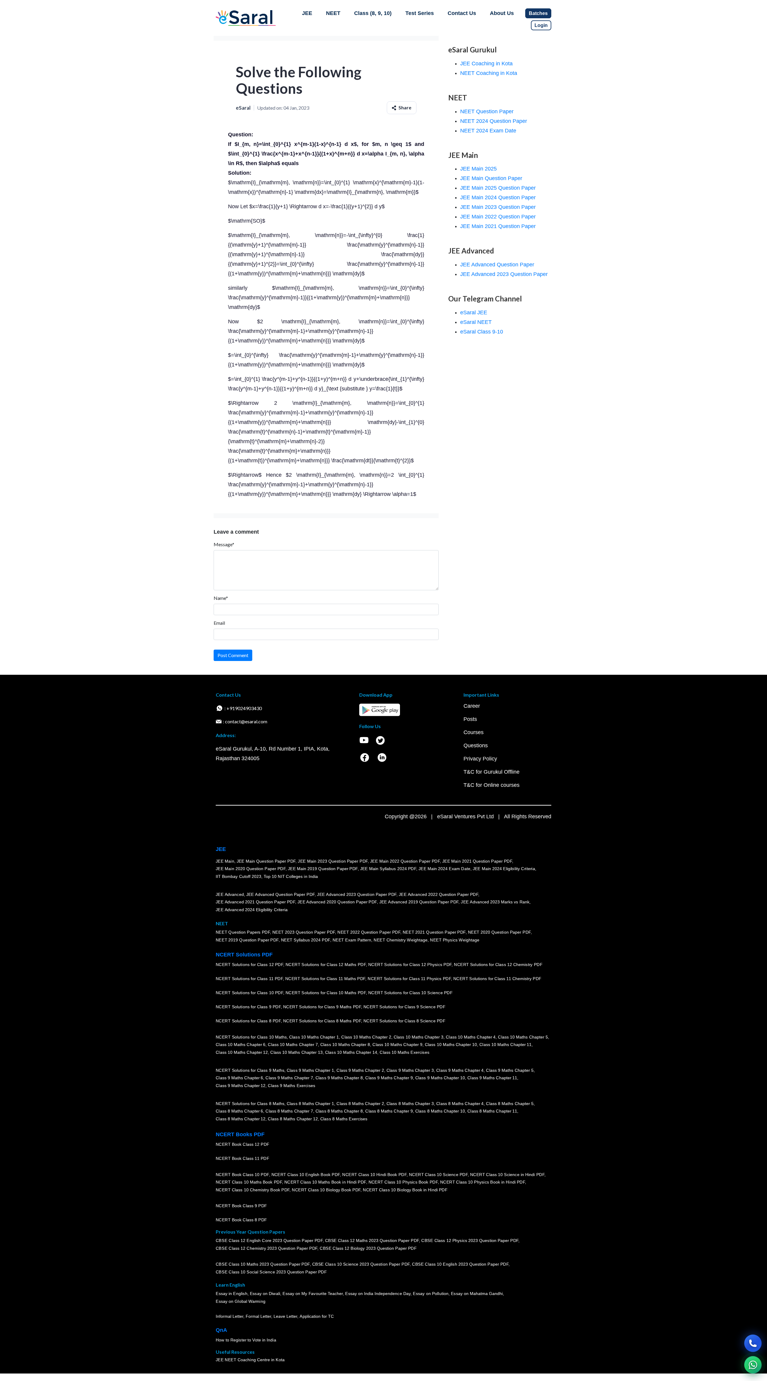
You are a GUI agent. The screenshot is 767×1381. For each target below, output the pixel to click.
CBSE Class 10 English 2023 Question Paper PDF (460, 1264)
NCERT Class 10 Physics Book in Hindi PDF (482, 1182)
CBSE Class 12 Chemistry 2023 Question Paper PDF (266, 1248)
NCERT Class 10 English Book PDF (305, 1174)
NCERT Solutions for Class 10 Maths (251, 1036)
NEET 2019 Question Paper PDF (247, 940)
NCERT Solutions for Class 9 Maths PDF (322, 1006)
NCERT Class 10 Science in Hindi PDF (507, 1174)
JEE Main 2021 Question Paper (498, 226)
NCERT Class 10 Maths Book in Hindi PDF (325, 1182)
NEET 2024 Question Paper (493, 121)
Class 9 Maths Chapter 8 (339, 1077)
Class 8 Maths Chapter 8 (339, 1111)
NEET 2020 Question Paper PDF (499, 932)
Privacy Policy (480, 759)
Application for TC (317, 1316)
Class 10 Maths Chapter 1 (314, 1036)
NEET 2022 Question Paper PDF (368, 932)
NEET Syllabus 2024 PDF (305, 940)
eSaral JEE (473, 313)
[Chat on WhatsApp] (753, 1365)
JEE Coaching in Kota (486, 64)
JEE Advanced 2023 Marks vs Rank (495, 901)
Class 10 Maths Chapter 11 (505, 1044)
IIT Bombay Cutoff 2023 (238, 876)
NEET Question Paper (487, 111)
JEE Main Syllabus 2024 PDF (388, 868)
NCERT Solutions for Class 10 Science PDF (410, 992)
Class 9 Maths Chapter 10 (440, 1077)
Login (541, 25)
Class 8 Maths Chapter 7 (289, 1111)
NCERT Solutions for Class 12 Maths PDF (326, 964)
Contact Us (462, 13)
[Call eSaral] (753, 1343)
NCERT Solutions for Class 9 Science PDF (404, 1006)
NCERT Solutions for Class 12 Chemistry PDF (498, 964)
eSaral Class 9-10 (481, 332)
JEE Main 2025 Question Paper (498, 188)
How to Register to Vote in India (246, 1340)
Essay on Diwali (265, 1293)
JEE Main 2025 (478, 169)
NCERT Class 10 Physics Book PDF (403, 1182)
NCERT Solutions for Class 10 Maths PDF (326, 992)
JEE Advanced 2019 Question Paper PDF (419, 901)
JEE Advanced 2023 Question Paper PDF (356, 894)
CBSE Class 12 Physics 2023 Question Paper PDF (469, 1240)
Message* (224, 544)
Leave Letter (285, 1316)
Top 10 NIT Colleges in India (291, 876)
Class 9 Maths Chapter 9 (389, 1077)
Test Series (419, 13)
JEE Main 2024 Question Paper (498, 197)
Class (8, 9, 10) (373, 13)
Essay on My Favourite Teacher (313, 1293)
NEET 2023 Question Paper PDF (303, 932)
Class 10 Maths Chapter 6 (240, 1044)
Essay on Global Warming (240, 1301)
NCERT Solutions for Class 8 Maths (250, 1103)
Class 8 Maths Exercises (344, 1118)
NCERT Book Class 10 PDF (242, 1174)
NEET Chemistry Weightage (401, 940)
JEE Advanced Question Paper (497, 265)
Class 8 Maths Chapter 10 (440, 1111)
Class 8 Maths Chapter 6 (239, 1111)
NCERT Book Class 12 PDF (242, 1144)
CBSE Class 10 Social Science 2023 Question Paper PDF (271, 1272)
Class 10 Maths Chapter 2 (366, 1036)
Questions (475, 745)
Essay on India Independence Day (377, 1293)
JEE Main (225, 860)
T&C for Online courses (491, 785)
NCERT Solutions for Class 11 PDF (249, 978)
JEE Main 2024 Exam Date (444, 868)
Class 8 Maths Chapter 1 (310, 1103)
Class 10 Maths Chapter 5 (523, 1036)
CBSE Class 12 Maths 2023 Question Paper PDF (372, 1240)
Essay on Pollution (430, 1293)
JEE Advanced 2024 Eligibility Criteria (252, 909)
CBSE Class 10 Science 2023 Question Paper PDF (361, 1264)
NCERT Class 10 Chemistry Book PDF (252, 1189)
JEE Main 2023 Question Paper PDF (333, 860)
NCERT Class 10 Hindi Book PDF (374, 1174)
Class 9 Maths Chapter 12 (240, 1085)
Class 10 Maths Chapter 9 (397, 1044)
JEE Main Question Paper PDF (266, 860)
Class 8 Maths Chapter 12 (240, 1118)
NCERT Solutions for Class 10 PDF (249, 992)
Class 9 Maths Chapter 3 (410, 1070)
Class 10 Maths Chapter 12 (242, 1052)
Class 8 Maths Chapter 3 (410, 1103)
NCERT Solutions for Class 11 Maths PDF (325, 978)
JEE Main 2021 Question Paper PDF (477, 860)
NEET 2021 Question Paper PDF (434, 932)
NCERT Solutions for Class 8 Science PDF (404, 1020)
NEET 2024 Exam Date (488, 131)
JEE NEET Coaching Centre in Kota (250, 1359)
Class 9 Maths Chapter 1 (310, 1070)
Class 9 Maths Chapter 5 (509, 1070)
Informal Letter (229, 1316)
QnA (221, 1330)
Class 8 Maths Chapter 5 (509, 1103)
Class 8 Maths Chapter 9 (389, 1111)
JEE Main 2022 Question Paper (498, 217)
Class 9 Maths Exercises (291, 1085)
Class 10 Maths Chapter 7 (293, 1044)
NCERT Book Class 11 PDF (242, 1158)
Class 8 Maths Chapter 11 (492, 1111)
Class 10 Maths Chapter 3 (418, 1036)
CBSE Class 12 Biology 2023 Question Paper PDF (368, 1248)
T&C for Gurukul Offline (491, 772)
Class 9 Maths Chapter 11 (492, 1077)
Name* (221, 598)
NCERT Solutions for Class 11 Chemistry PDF (497, 978)
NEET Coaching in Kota (488, 73)
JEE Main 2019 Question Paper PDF (323, 868)
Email (219, 623)
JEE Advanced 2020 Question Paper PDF (337, 901)
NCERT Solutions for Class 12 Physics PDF (410, 964)
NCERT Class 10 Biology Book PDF (326, 1189)
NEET (333, 13)
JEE (307, 13)
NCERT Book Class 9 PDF (241, 1205)
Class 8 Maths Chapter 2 (360, 1103)
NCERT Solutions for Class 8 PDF (248, 1020)
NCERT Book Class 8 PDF (241, 1219)
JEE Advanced (230, 894)
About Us (502, 13)
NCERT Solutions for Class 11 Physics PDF (409, 978)
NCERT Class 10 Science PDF (438, 1174)
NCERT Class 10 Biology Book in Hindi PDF (405, 1189)
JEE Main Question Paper (491, 178)
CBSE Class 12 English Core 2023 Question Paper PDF (269, 1240)
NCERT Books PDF (240, 1134)
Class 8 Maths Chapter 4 (460, 1103)
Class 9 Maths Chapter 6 (239, 1077)
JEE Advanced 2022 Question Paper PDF (438, 894)
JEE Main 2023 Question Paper (498, 207)
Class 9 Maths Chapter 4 (460, 1070)
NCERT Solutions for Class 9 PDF (248, 1006)
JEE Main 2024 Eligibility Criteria (504, 868)
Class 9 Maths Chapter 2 (360, 1070)
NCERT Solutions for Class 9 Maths (250, 1070)
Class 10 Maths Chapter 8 (345, 1044)
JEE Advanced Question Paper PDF (280, 894)
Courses (473, 732)
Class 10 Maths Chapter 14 (351, 1052)
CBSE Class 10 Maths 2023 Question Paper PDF (263, 1264)
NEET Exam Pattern (352, 940)
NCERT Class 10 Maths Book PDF (249, 1182)
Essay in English (231, 1293)
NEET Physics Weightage (454, 940)
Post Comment (233, 655)
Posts (470, 719)
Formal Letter (258, 1316)
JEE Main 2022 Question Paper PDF (405, 860)
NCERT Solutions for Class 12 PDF (249, 964)
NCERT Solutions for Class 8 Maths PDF (322, 1020)
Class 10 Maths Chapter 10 (451, 1044)
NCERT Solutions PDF (244, 955)
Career (471, 706)
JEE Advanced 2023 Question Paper (504, 274)
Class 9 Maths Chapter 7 (289, 1077)
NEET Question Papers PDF (243, 932)
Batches (538, 13)
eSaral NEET (476, 322)
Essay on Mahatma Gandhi (477, 1293)
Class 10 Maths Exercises (404, 1052)
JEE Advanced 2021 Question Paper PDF (255, 901)
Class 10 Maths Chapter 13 (296, 1052)
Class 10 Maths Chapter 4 (471, 1036)
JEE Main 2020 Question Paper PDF (251, 868)
